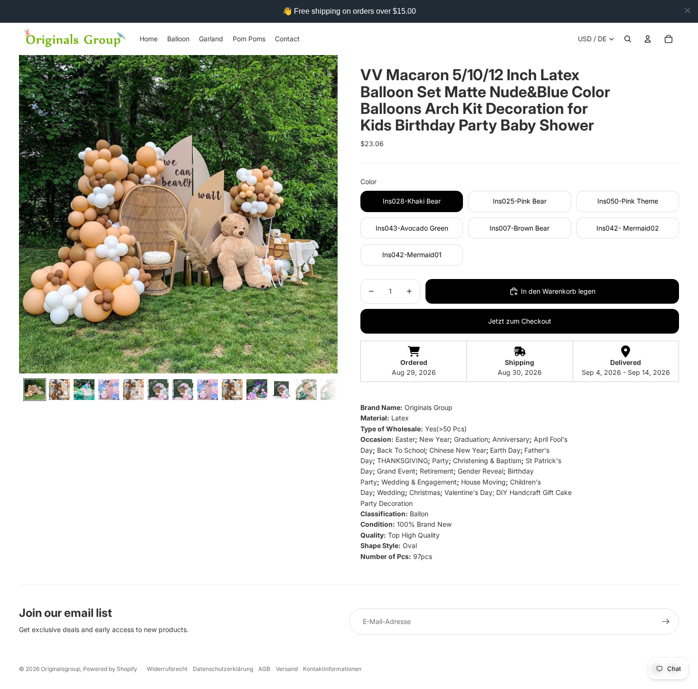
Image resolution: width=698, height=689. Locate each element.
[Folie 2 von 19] (59, 389)
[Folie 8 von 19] (207, 389)
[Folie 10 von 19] (256, 389)
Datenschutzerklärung (223, 668)
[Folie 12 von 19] (306, 389)
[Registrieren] (666, 622)
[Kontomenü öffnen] (647, 38)
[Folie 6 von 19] (158, 389)
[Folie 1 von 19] (34, 389)
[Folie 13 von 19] (331, 389)
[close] (687, 10)
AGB (264, 668)
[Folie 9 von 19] (232, 389)
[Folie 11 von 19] (281, 389)
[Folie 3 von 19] (84, 389)
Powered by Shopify (110, 668)
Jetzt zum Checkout (519, 321)
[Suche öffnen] (627, 38)
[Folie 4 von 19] (108, 389)
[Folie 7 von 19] (182, 389)
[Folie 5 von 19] (133, 389)
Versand (287, 668)
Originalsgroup (60, 668)
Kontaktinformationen (332, 668)
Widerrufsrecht (167, 668)
